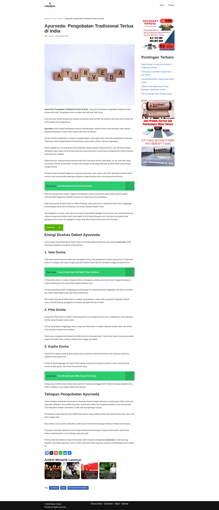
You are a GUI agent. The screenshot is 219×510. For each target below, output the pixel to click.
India (63, 488)
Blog (54, 18)
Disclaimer (108, 504)
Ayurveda (54, 488)
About (117, 504)
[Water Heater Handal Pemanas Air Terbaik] (50, 5)
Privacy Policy (96, 504)
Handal (50, 36)
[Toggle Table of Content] (58, 227)
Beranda (47, 18)
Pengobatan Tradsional (78, 488)
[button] (164, 5)
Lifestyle (60, 18)
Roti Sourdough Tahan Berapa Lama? (156, 94)
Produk (171, 5)
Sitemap (125, 504)
